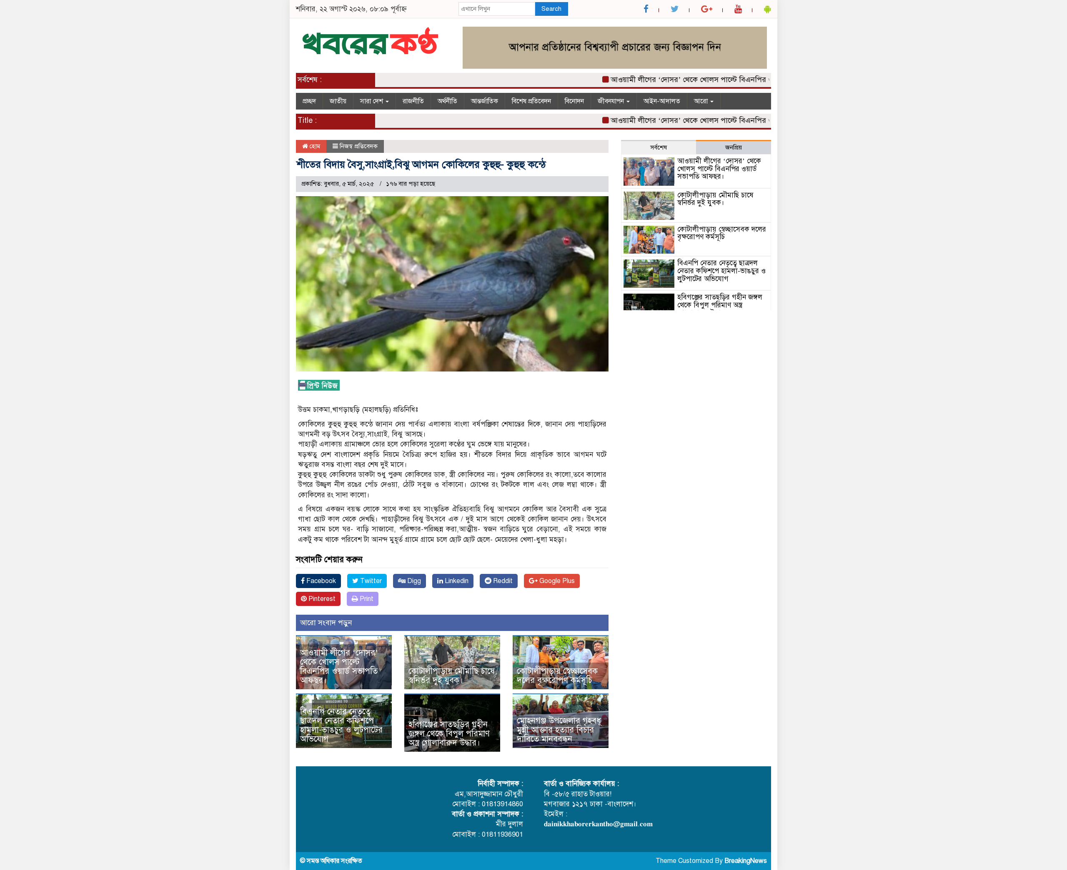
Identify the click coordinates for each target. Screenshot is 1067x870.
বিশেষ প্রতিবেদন (531, 101)
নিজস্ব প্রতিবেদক (359, 146)
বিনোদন (574, 101)
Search (551, 8)
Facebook (320, 581)
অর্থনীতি (447, 101)
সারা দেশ (372, 101)
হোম (314, 146)
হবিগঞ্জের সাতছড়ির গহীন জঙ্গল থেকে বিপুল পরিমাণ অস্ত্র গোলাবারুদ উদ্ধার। (449, 733)
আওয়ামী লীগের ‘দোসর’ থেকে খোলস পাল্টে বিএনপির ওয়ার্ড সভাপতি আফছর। (702, 79)
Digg (413, 581)
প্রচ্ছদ (309, 101)
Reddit (502, 581)
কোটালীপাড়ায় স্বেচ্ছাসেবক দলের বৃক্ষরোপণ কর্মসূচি (557, 676)
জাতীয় (338, 101)
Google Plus (556, 581)
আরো (701, 101)
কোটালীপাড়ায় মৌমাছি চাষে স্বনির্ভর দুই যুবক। (451, 676)
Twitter (370, 581)
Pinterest (321, 599)
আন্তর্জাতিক (484, 101)
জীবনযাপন (612, 101)
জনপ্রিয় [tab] (733, 147)
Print (365, 599)
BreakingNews (745, 861)
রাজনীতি (413, 101)
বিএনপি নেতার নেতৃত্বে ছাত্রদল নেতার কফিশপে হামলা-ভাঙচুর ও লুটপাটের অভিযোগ (341, 725)
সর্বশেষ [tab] (658, 147)
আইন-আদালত (662, 101)
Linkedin (455, 581)
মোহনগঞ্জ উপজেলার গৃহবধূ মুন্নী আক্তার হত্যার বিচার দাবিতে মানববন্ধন (559, 729)
